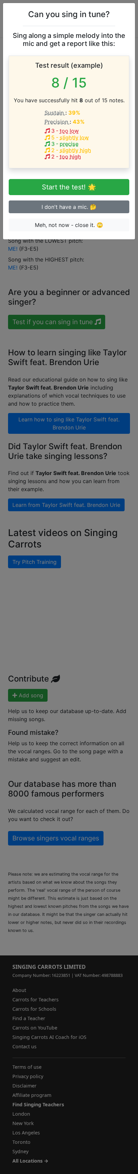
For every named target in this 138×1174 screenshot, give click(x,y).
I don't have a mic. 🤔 (69, 206)
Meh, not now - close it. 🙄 (69, 225)
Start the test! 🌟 (69, 187)
